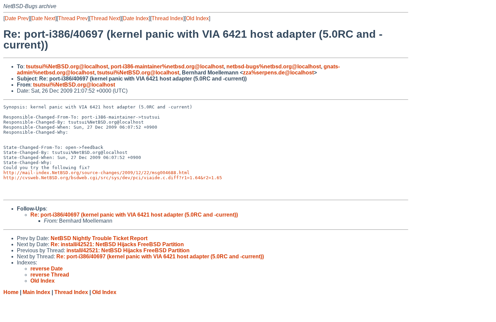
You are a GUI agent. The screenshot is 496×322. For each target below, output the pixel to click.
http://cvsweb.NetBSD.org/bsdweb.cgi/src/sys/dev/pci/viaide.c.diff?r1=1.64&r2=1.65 (112, 177)
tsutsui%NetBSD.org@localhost (67, 66)
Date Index (136, 18)
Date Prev (17, 18)
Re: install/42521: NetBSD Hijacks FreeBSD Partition (117, 244)
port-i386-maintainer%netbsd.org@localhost (167, 66)
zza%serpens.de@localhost (278, 72)
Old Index (197, 18)
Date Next (43, 18)
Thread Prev (73, 18)
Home (11, 292)
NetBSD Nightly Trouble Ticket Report (99, 238)
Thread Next (105, 18)
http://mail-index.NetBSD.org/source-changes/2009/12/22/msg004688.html (96, 172)
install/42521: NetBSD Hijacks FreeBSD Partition (128, 250)
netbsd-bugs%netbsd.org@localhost (273, 66)
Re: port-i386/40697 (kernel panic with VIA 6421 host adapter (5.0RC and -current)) (134, 215)
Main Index (36, 292)
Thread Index (167, 18)
